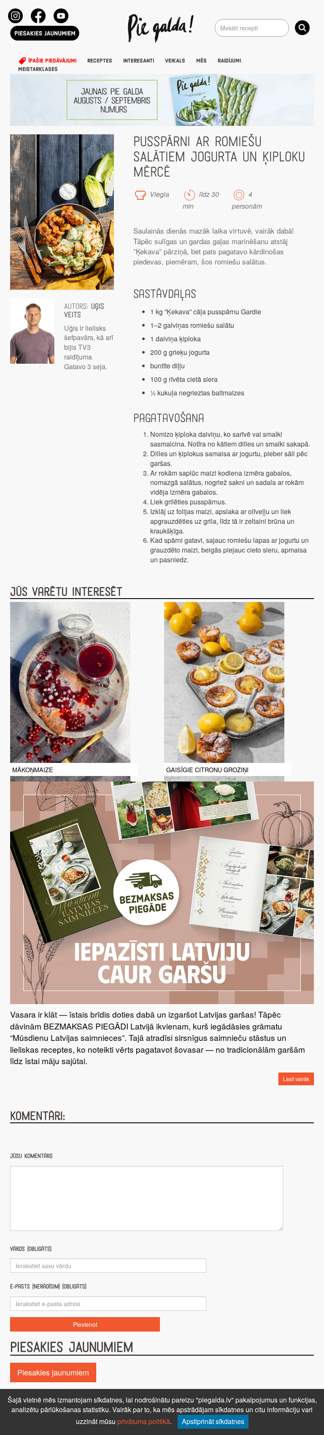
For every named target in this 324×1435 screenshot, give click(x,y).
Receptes (99, 60)
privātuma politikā (143, 1421)
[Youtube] (61, 15)
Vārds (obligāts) (30, 1249)
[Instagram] (15, 15)
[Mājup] (162, 28)
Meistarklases (38, 69)
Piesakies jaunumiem (53, 1372)
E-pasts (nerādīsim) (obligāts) (48, 1286)
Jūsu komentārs (31, 1156)
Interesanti (138, 60)
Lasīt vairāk (296, 1078)
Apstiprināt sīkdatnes (213, 1421)
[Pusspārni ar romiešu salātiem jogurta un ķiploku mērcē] (62, 212)
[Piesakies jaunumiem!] (44, 33)
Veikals (175, 60)
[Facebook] (38, 15)
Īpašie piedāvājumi (51, 60)
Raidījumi (229, 60)
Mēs (201, 60)
